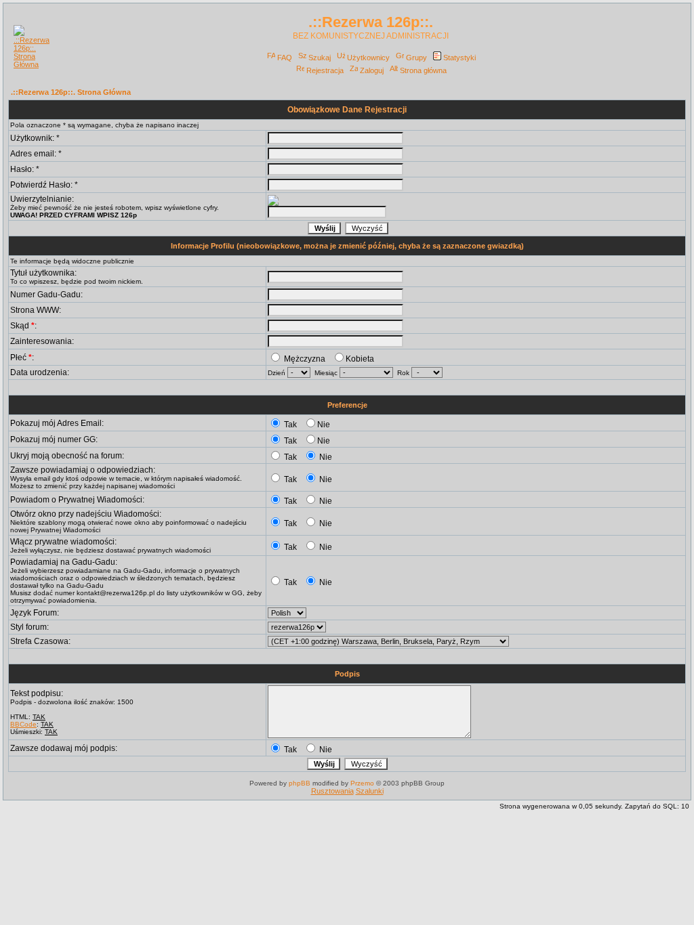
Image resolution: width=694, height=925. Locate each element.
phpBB (299, 783)
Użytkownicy (368, 57)
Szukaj (319, 57)
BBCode (23, 724)
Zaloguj (372, 70)
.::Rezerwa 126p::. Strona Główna (71, 92)
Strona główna (423, 70)
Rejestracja (325, 70)
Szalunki (370, 791)
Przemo (362, 783)
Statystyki (459, 57)
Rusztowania (332, 791)
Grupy (416, 57)
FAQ (284, 57)
